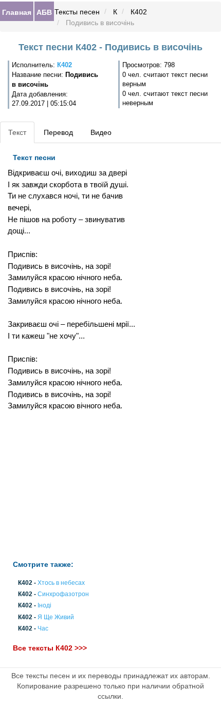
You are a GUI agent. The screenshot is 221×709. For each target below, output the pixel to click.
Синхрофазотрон (63, 594)
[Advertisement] (74, 486)
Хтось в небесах (61, 582)
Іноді (44, 605)
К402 (139, 12)
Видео (101, 132)
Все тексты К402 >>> (50, 648)
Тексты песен (77, 12)
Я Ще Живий (56, 617)
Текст (17, 132)
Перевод (58, 132)
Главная (16, 12)
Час (43, 628)
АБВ (44, 12)
